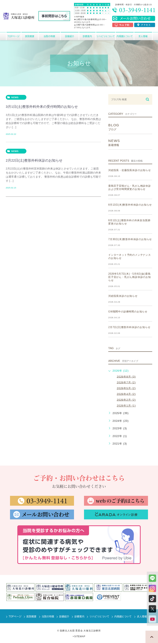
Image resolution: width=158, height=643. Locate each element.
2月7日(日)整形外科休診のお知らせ (129, 327)
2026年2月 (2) (126, 399)
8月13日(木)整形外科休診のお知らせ (130, 204)
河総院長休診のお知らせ (123, 295)
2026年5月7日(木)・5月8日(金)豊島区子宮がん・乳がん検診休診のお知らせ (129, 277)
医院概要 (31, 616)
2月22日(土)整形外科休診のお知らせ (34, 160)
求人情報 (142, 616)
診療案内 (79, 616)
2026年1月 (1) (126, 405)
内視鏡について (123, 616)
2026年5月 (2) (126, 388)
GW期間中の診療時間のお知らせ (127, 311)
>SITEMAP (79, 636)
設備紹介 (64, 616)
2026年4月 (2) (126, 393)
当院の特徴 (48, 616)
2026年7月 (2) (126, 382)
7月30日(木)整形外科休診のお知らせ (130, 239)
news (14, 97)
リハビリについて (99, 616)
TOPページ (15, 616)
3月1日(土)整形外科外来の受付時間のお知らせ (42, 106)
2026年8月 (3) (126, 376)
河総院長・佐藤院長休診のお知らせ (129, 170)
